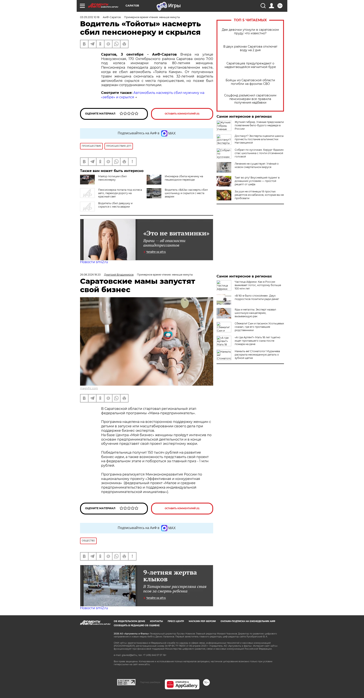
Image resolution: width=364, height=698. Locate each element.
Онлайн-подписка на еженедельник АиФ (248, 621)
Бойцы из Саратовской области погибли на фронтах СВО (250, 82)
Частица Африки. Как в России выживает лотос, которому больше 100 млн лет (258, 285)
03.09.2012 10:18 (89, 17)
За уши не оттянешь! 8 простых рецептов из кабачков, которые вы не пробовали (259, 195)
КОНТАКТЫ (156, 621)
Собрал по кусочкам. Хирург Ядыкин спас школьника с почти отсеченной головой (259, 153)
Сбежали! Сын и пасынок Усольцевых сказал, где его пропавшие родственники (259, 327)
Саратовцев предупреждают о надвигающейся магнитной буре (250, 65)
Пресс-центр (176, 621)
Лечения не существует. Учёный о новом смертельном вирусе (257, 165)
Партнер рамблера (150, 682)
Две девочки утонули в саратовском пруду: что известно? (250, 31)
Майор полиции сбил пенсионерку (112, 178)
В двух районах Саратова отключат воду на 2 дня (250, 48)
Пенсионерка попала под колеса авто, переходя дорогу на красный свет (120, 193)
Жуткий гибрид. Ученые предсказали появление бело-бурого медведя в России (259, 125)
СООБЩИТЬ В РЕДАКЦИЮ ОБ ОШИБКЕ (137, 625)
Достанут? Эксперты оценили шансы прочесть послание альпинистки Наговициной (259, 139)
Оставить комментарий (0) (182, 113)
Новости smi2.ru (94, 262)
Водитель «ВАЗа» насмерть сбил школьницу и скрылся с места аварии (186, 193)
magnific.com (89, 388)
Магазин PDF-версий (202, 621)
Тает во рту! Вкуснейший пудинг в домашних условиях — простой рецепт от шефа (257, 181)
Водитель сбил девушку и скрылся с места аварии (115, 205)
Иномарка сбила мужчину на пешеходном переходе (184, 178)
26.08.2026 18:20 (90, 274)
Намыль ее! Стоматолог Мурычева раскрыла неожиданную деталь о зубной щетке (257, 355)
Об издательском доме (129, 621)
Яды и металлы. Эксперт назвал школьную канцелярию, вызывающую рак (255, 313)
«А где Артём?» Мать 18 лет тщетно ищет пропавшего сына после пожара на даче (257, 341)
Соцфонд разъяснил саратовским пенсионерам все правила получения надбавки (250, 99)
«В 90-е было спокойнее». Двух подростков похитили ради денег (257, 297)
